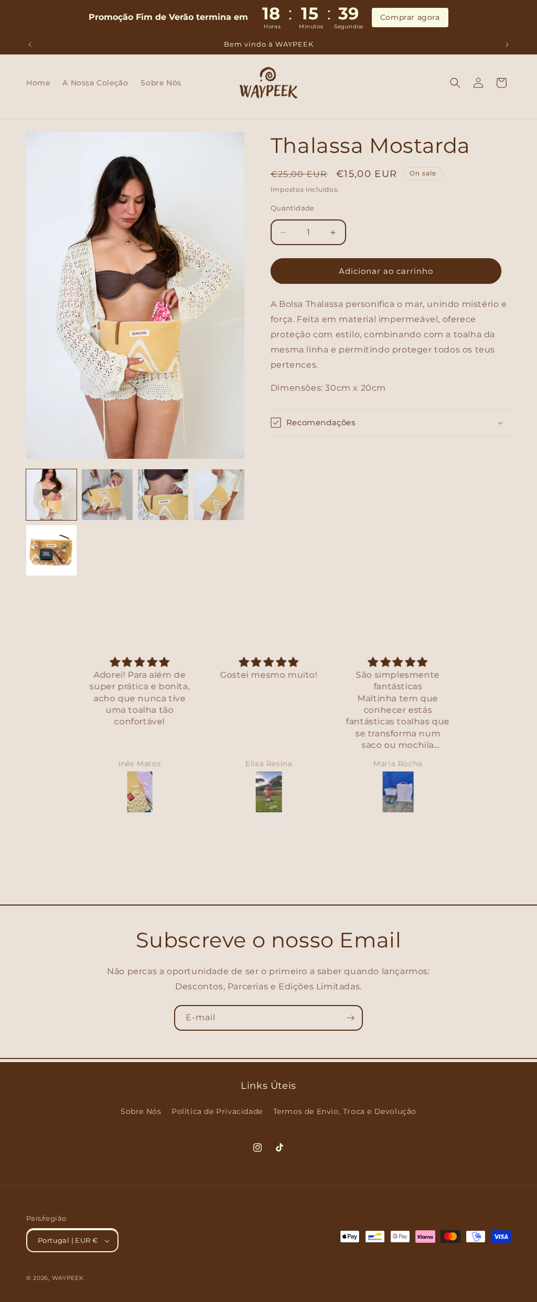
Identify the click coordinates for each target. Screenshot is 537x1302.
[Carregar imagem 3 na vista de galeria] (163, 494)
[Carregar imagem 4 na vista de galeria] (219, 494)
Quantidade (293, 208)
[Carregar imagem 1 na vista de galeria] (51, 494)
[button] (455, 82)
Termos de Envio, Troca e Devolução (344, 1111)
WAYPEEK (68, 1278)
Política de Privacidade (217, 1111)
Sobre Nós (141, 1111)
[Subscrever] (350, 1018)
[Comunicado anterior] (29, 44)
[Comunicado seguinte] (507, 44)
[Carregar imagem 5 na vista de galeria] (51, 550)
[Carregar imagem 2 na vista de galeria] (107, 494)
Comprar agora (410, 17)
